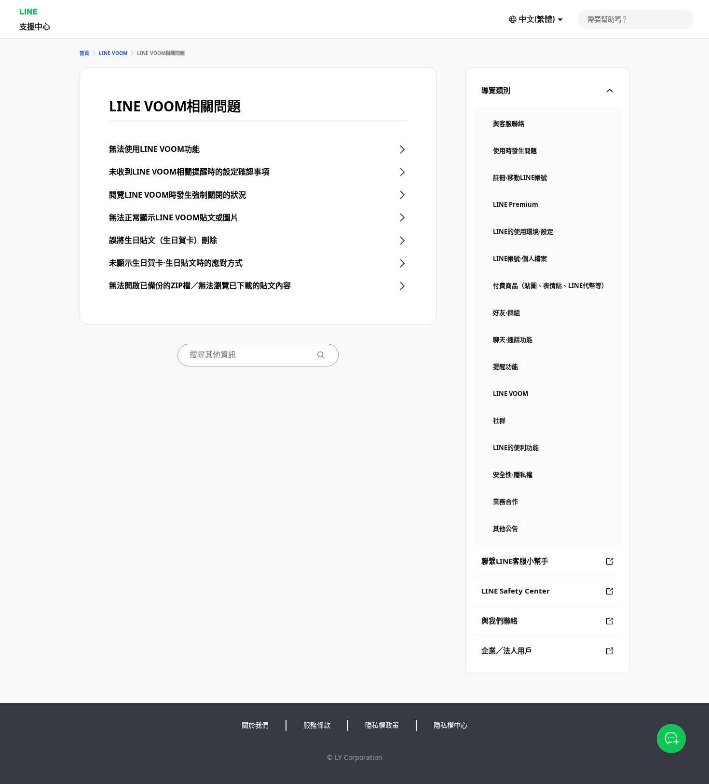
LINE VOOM (113, 53)
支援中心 (34, 26)
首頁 (84, 53)
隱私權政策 (382, 725)
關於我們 (255, 725)
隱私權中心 (450, 725)
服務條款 (316, 725)
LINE (28, 11)
